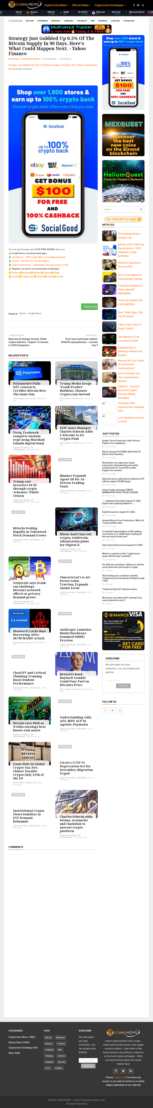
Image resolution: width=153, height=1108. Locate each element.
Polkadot (82, 21)
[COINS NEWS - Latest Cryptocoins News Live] (25, 5)
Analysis (58, 1068)
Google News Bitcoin (31, 59)
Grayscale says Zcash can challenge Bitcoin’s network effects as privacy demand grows (29, 590)
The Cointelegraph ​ (21, 411)
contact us (119, 1077)
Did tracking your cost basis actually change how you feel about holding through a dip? (123, 578)
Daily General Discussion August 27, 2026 (122, 545)
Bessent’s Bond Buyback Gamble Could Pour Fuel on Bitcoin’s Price (74, 679)
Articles (108, 224)
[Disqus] (53, 894)
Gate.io (40, 276)
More (14, 1053)
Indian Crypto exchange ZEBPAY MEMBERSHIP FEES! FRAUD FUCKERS (120, 491)
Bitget (57, 272)
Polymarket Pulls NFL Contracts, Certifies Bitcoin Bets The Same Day (29, 388)
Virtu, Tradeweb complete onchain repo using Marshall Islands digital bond (29, 437)
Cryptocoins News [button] (55, 5)
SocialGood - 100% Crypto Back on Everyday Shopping (38, 257)
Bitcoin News (14, 59)
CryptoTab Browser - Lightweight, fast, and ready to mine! (40, 265)
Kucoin (59, 276)
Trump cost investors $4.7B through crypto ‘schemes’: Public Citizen (26, 488)
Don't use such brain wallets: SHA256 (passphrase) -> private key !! (79, 342)
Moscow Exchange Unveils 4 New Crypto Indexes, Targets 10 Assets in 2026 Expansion (28, 342)
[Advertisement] (63, 77)
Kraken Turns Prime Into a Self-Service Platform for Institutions (121, 441)
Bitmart (37, 272)
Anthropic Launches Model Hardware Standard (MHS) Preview (75, 635)
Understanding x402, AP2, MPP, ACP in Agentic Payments (76, 720)
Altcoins (61, 1062)
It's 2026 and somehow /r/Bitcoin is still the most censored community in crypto (123, 565)
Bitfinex (26, 272)
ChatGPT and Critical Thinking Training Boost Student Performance (29, 678)
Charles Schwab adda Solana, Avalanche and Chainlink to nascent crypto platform (76, 824)
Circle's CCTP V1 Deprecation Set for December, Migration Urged (76, 768)
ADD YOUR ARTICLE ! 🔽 (123, 219)
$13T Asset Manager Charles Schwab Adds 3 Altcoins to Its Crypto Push (76, 433)
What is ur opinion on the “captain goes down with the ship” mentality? (121, 554)
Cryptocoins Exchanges (23, 1047)
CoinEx (15, 276)
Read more (90, 306)
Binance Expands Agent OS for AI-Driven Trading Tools (73, 481)
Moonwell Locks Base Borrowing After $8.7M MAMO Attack (29, 634)
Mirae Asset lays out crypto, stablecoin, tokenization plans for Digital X (75, 539)
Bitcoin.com (18, 366)
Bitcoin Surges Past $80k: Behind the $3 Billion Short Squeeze (121, 452)
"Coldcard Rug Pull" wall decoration (119, 589)
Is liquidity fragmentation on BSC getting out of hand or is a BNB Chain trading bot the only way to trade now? (122, 534)
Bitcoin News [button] (80, 5)
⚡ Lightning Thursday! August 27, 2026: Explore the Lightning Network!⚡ (121, 502)
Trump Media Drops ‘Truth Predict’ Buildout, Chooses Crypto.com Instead (75, 388)
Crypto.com (28, 276)
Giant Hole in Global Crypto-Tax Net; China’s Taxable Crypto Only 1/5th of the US (29, 771)
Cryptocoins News (21, 447)
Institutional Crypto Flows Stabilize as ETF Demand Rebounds (28, 816)
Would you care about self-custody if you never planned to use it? (122, 599)
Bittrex (47, 272)
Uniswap (102, 21)
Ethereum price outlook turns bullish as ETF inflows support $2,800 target (123, 480)
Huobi (50, 276)
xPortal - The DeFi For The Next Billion (30, 261)
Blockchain (65, 460)
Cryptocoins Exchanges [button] (108, 5)
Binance (55, 21)
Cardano (68, 21)
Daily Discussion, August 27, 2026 (118, 512)
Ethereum (43, 21)
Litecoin (115, 21)
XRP (93, 21)
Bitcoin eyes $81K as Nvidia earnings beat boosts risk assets (29, 726)
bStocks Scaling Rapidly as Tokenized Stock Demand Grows (29, 531)
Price (47, 1068)
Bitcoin (30, 21)
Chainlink (128, 21)
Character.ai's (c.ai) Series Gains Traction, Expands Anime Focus (75, 582)
